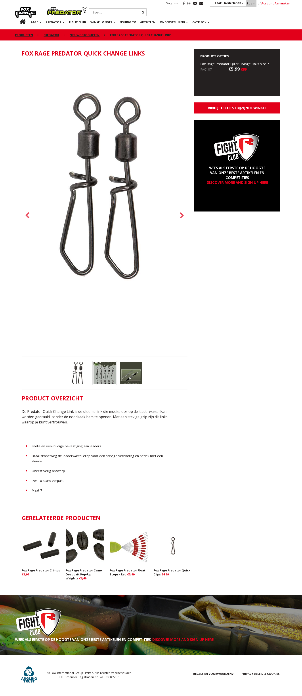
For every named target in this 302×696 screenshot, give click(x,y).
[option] (104, 186)
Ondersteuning (172, 22)
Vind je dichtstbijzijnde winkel (237, 108)
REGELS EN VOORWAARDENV (213, 674)
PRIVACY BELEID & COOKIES (260, 674)
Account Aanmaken (275, 3)
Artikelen (147, 22)
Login (251, 3)
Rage (19, 9)
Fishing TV (128, 22)
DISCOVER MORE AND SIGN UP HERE (237, 182)
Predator (54, 9)
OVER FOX (199, 22)
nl (19, 22)
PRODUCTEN (24, 35)
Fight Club (77, 22)
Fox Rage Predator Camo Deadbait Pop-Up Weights (84, 574)
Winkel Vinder (101, 22)
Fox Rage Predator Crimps (41, 570)
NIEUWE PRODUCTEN (84, 35)
